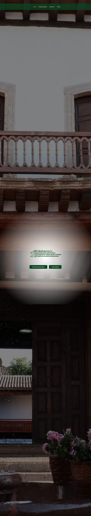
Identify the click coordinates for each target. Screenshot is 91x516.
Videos (58, 7)
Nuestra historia (43, 7)
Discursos (51, 7)
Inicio (34, 7)
